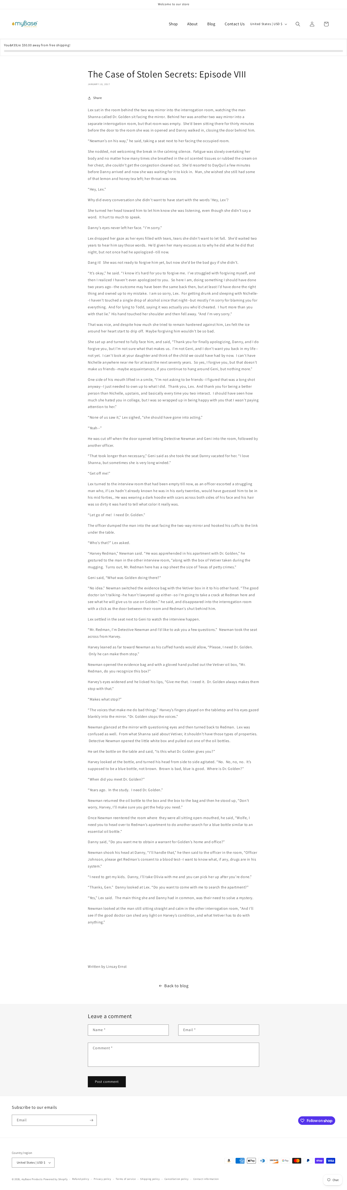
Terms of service (125, 1179)
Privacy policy (102, 1179)
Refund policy (80, 1179)
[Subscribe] (91, 1120)
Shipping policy (150, 1179)
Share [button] (97, 98)
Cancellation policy (177, 1179)
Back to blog (176, 985)
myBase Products (32, 1179)
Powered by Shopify (55, 1179)
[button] (298, 24)
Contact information (206, 1179)
